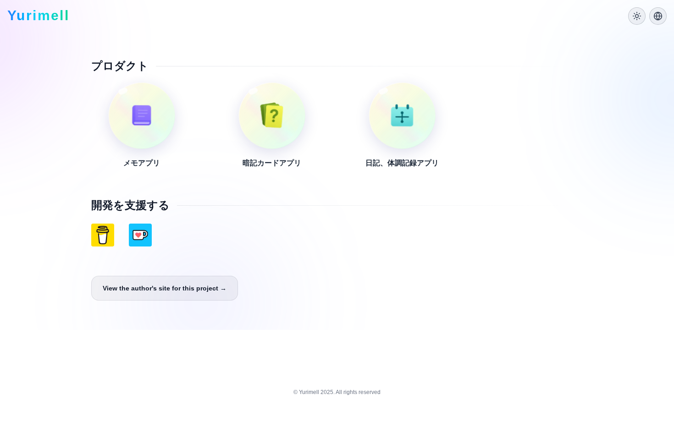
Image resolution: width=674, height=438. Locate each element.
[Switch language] (658, 16)
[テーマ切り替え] (637, 16)
